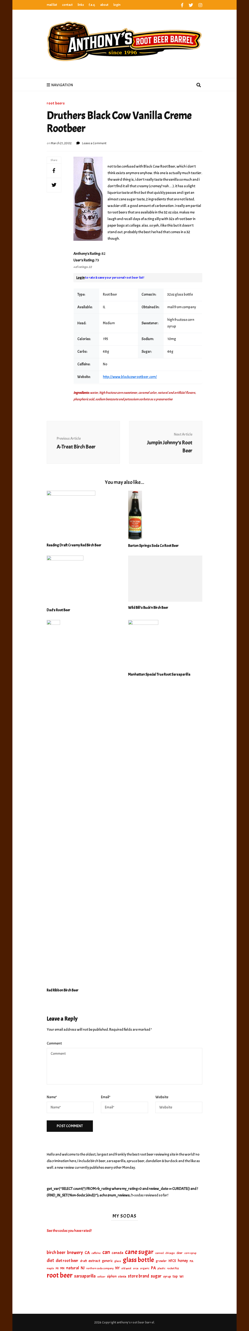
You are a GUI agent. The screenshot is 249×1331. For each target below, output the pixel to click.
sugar (156, 1276)
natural (72, 1268)
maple (50, 1268)
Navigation (62, 85)
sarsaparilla (85, 1276)
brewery (75, 1252)
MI (57, 1268)
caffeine (96, 1253)
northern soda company (100, 1268)
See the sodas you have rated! (69, 1230)
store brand (138, 1276)
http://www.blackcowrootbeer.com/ (130, 377)
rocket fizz (173, 1268)
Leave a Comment (94, 143)
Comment (54, 1043)
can (106, 1252)
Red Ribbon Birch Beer (63, 990)
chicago (170, 1253)
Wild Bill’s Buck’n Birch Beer (148, 607)
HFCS (172, 1261)
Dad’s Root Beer (58, 610)
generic (107, 1261)
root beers (56, 103)
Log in (80, 277)
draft (83, 1261)
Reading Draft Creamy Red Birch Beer (74, 545)
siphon (111, 1276)
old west (126, 1268)
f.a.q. (92, 5)
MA (191, 1261)
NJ (83, 1268)
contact (67, 5)
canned (159, 1253)
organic (144, 1268)
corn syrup (190, 1253)
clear (180, 1253)
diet (50, 1260)
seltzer (101, 1276)
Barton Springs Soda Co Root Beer (153, 545)
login (116, 5)
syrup (167, 1276)
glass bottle (138, 1260)
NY (117, 1268)
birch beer (56, 1252)
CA (87, 1252)
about (104, 5)
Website (161, 1097)
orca (135, 1268)
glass (117, 1261)
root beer (59, 1275)
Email (105, 1097)
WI (181, 1276)
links (81, 5)
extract (94, 1260)
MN (62, 1268)
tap (175, 1276)
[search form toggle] (198, 85)
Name (52, 1097)
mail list (52, 5)
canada (117, 1252)
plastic (161, 1268)
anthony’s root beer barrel (135, 1322)
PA (153, 1268)
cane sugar (139, 1252)
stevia (122, 1276)
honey (183, 1260)
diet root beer (67, 1260)
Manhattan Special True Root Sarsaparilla (159, 674)
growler (161, 1261)
